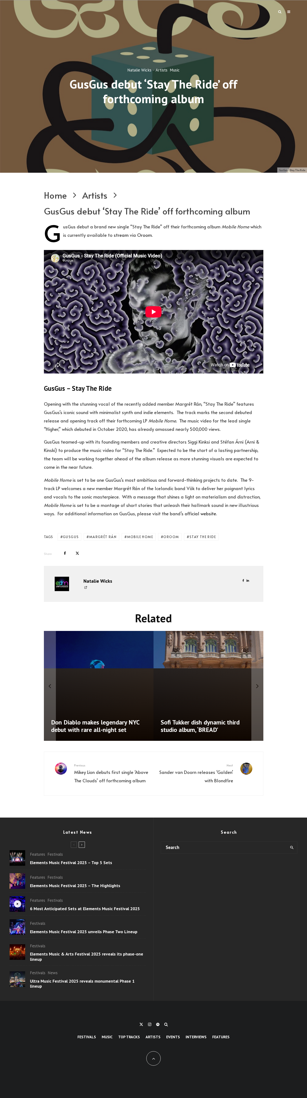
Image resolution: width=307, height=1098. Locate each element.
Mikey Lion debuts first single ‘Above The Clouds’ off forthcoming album (111, 773)
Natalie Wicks (139, 70)
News (53, 972)
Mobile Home (140, 536)
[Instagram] (150, 1024)
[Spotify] (158, 1024)
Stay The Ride (202, 536)
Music (175, 70)
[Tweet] (77, 553)
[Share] (65, 553)
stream (121, 235)
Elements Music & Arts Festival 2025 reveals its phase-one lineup (86, 956)
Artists (161, 70)
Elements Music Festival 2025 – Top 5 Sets (71, 862)
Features (37, 854)
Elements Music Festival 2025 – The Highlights (75, 885)
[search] (291, 847)
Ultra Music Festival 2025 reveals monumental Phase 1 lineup (82, 984)
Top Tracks (129, 1036)
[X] (141, 1024)
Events (173, 1036)
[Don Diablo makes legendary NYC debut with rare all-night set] (99, 686)
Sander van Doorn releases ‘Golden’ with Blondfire (196, 773)
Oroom (144, 235)
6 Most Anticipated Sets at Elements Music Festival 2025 (85, 908)
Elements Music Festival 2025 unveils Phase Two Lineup (83, 931)
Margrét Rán (103, 536)
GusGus (71, 536)
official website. (201, 513)
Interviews (196, 1036)
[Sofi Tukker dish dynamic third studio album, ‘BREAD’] (208, 686)
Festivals (55, 854)
